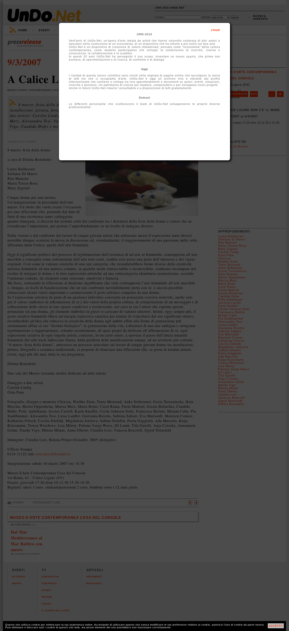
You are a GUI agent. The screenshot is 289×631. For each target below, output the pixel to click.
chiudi (215, 30)
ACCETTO (276, 625)
